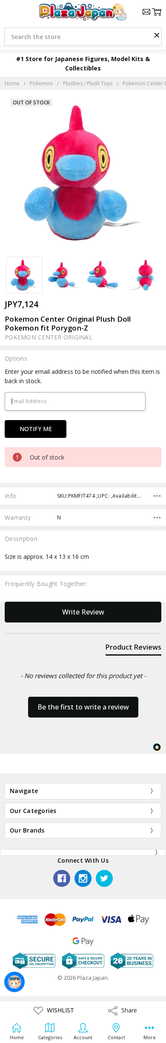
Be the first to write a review (83, 707)
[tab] (133, 648)
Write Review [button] (83, 612)
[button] (157, 34)
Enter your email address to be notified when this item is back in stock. (82, 376)
